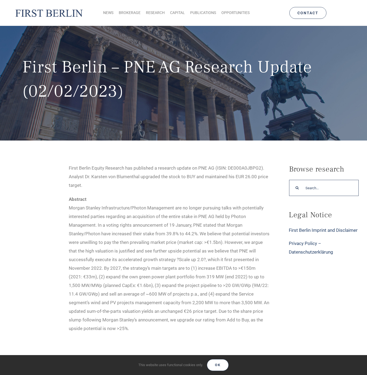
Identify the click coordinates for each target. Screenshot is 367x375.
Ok (218, 365)
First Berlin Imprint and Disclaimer (323, 230)
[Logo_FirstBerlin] (49, 9)
